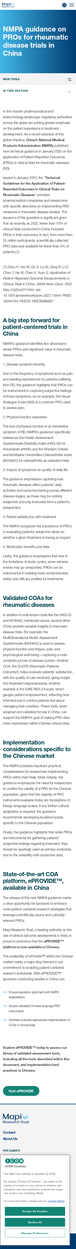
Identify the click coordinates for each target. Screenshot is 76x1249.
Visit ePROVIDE (21, 1091)
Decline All (35, 1222)
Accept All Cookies (34, 1211)
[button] (37, 79)
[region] (35, 1200)
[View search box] (64, 5)
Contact (9, 1132)
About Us (10, 1138)
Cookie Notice (56, 1201)
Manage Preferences (34, 1233)
